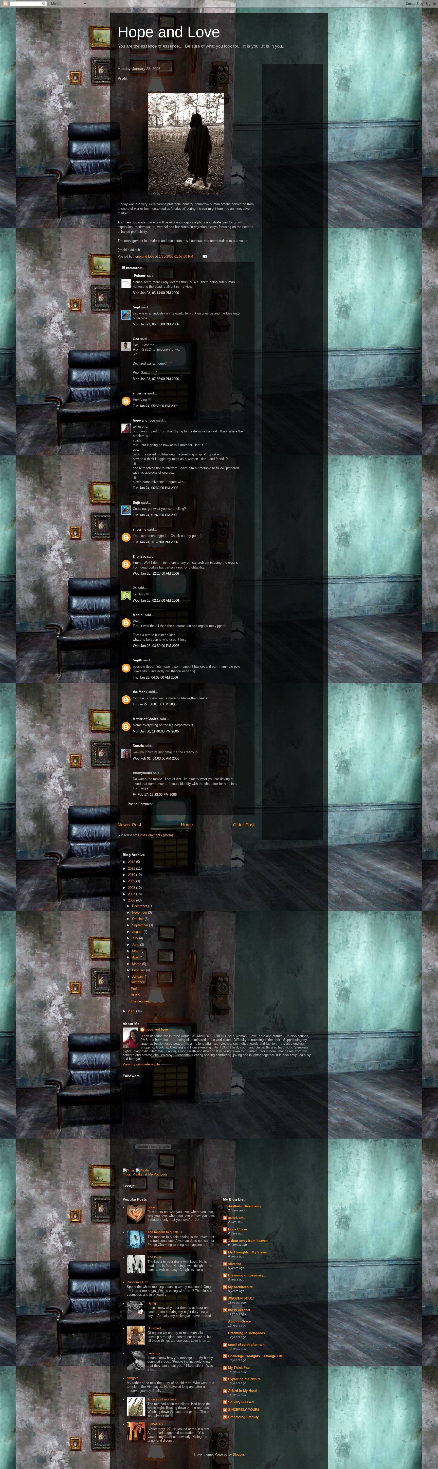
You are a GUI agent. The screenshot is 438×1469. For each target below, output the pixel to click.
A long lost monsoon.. (163, 1399)
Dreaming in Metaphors (246, 1333)
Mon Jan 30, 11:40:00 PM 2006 (156, 731)
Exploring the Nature (244, 1379)
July (135, 938)
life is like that (239, 1310)
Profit (135, 989)
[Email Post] (204, 256)
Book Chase (237, 1229)
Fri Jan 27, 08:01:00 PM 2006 (154, 704)
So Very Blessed (241, 1402)
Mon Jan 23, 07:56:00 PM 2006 (156, 379)
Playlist (138, 1174)
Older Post (243, 824)
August (137, 932)
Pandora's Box (137, 1282)
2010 (132, 875)
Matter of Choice (145, 719)
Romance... (139, 982)
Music (127, 1174)
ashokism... (237, 1218)
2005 (132, 1011)
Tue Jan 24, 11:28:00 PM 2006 (155, 542)
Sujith (137, 660)
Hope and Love (169, 32)
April (136, 957)
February (139, 970)
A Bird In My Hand (242, 1391)
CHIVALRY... (157, 1424)
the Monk (140, 692)
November (140, 912)
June (136, 945)
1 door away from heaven (248, 1241)
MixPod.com (157, 1174)
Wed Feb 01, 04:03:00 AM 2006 (156, 758)
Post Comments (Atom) (155, 835)
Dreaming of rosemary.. (246, 1275)
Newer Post (129, 824)
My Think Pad (239, 1368)
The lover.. (155, 1257)
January (138, 976)
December (140, 906)
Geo (136, 339)
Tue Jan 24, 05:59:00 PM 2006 (155, 406)
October (138, 919)
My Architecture (240, 1287)
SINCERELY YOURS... (245, 1410)
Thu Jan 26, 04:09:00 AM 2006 (155, 677)
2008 (132, 888)
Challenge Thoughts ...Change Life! (256, 1356)
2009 (132, 881)
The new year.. (141, 1001)
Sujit (136, 307)
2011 (132, 868)
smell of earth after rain (246, 1345)
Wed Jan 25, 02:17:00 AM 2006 (156, 600)
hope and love (144, 420)
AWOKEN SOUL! (241, 1298)
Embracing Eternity (243, 1417)
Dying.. (153, 1303)
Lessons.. (155, 1353)
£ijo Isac (139, 556)
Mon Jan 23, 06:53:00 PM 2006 (156, 324)
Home (187, 824)
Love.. (152, 1207)
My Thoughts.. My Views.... (249, 1252)
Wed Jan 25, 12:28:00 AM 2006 (156, 573)
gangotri (132, 1378)
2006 (132, 900)
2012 (132, 862)
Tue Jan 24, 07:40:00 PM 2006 (155, 515)
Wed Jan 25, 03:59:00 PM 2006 (156, 646)
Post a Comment (140, 804)
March (137, 964)
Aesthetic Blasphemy (244, 1206)
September (140, 925)
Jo (135, 588)
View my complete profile (141, 1064)
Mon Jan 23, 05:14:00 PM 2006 (156, 293)
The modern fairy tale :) (165, 1232)
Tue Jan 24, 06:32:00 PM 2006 (155, 488)
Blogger (238, 1454)
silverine (139, 393)
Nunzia (138, 746)
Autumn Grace (239, 1321)
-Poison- (139, 276)
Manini (138, 615)
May (135, 951)
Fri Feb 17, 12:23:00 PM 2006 (155, 794)
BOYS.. (136, 995)
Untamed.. (155, 1328)
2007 (132, 894)
